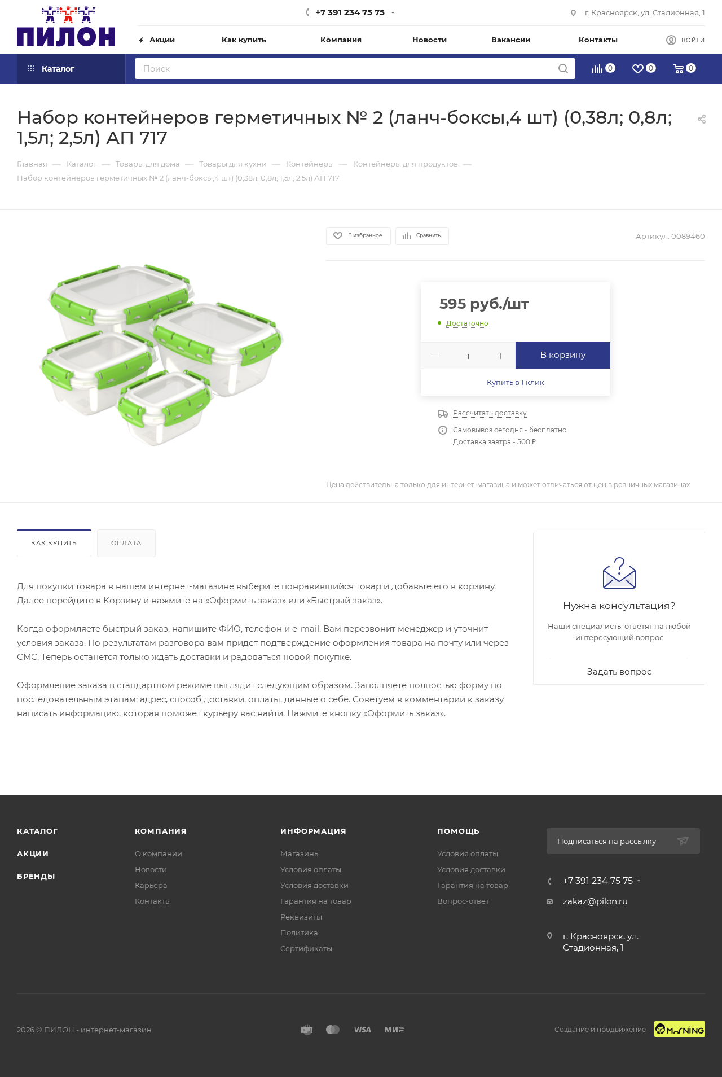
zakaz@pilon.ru (595, 901)
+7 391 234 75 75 (350, 12)
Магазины (300, 853)
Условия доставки (314, 885)
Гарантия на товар (315, 900)
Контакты (153, 900)
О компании (158, 853)
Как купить (54, 543)
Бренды (36, 876)
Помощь (458, 830)
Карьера (151, 885)
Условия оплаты (310, 869)
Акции (33, 853)
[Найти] (563, 68)
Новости (151, 869)
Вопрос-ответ (463, 900)
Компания (161, 830)
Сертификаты (306, 948)
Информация (313, 830)
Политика (299, 932)
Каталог (37, 830)
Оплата (126, 543)
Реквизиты (301, 916)
